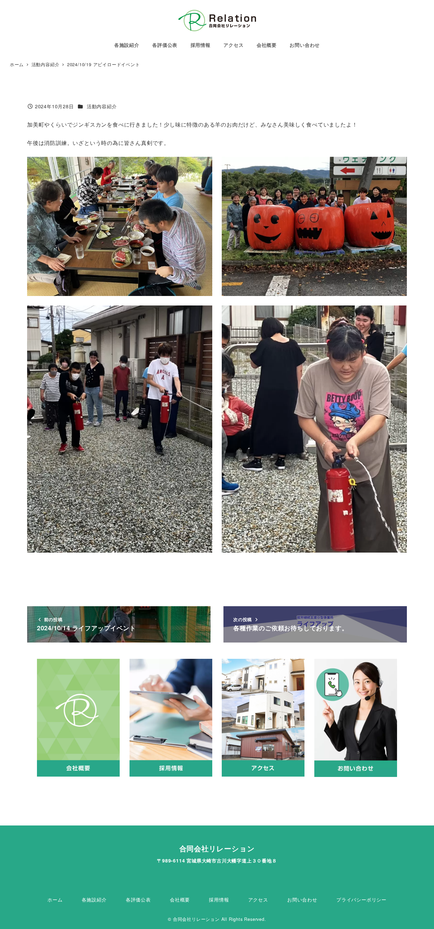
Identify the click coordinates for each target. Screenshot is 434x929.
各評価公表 (138, 899)
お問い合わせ (302, 899)
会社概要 (180, 899)
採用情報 (219, 899)
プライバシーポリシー (361, 899)
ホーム (54, 899)
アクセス (258, 899)
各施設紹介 (94, 899)
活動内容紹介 (102, 106)
